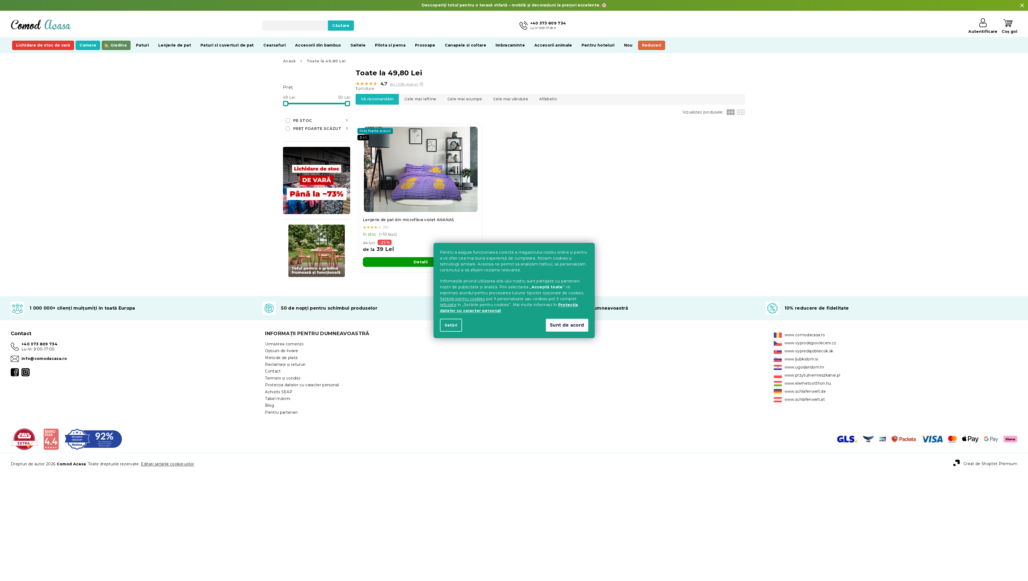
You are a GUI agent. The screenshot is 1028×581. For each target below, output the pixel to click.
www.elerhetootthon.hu (808, 383)
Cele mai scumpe (464, 99)
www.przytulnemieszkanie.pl (812, 375)
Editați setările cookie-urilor (167, 464)
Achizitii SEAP (278, 391)
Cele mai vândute (510, 99)
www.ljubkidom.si (801, 359)
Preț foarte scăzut (320, 128)
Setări (451, 325)
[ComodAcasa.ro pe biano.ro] (51, 439)
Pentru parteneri (281, 412)
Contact (273, 371)
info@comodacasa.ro (44, 358)
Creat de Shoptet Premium (990, 463)
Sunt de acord (567, 325)
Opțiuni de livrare (281, 350)
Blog (269, 405)
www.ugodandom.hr (804, 367)
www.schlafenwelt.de (805, 391)
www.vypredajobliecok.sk (809, 351)
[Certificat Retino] (93, 439)
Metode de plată (281, 357)
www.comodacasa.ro (805, 334)
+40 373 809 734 (40, 344)
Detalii (421, 262)
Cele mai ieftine (420, 99)
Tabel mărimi (277, 398)
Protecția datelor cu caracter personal (302, 384)
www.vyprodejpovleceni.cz (810, 343)
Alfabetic (548, 99)
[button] (421, 84)
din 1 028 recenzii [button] (404, 84)
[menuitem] (43, 45)
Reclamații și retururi (285, 364)
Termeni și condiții (282, 378)
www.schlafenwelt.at (805, 399)
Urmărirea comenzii (284, 344)
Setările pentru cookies (462, 298)
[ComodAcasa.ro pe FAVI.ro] (24, 439)
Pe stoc (320, 120)
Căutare (340, 25)
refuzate (448, 305)
